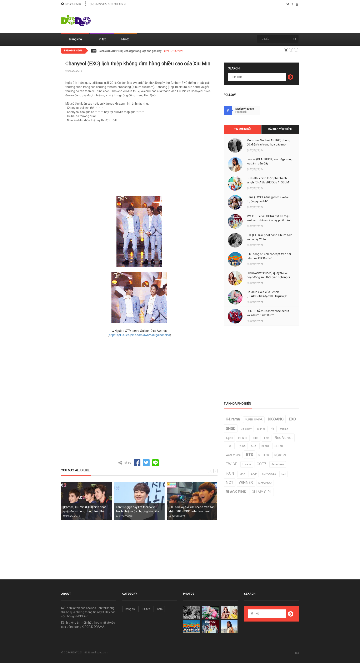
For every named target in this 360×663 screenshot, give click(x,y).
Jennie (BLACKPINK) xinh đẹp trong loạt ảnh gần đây (269, 161)
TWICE (231, 464)
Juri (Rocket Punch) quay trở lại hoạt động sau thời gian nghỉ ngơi (268, 275)
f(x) (273, 428)
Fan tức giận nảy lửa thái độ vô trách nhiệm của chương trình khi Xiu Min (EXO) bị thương (128, 511)
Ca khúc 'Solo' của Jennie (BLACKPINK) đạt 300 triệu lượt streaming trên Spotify (267, 296)
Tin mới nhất (242, 129)
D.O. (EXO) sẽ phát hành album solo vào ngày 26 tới (269, 237)
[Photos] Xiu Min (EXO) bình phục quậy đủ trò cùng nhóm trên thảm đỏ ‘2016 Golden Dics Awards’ (76, 511)
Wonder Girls (233, 455)
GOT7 (261, 464)
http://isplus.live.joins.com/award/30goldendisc (139, 335)
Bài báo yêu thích (280, 129)
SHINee (261, 428)
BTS (249, 454)
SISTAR (279, 446)
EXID (255, 438)
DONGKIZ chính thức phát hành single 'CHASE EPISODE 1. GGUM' (137, 51)
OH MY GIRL (262, 492)
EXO (292, 419)
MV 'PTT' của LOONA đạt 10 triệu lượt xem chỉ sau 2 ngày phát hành (269, 218)
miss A (284, 428)
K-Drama (233, 419)
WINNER (246, 482)
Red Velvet (283, 437)
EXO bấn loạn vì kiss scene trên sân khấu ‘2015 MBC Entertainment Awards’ (182, 511)
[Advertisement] (223, 20)
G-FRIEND (263, 455)
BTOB (229, 446)
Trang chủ (75, 39)
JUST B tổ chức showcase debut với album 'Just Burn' (268, 313)
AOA (253, 446)
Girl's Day (246, 428)
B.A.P (254, 473)
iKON (230, 473)
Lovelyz (246, 464)
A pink (229, 438)
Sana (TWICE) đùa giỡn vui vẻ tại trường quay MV (268, 199)
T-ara (266, 438)
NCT (229, 482)
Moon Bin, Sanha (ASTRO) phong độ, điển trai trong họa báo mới (268, 142)
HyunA (241, 446)
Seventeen (277, 464)
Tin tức (101, 39)
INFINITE (243, 438)
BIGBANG (276, 419)
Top (297, 653)
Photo (125, 39)
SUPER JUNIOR (253, 419)
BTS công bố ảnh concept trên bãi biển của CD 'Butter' (269, 256)
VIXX (242, 473)
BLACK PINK (236, 492)
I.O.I (283, 473)
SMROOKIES (269, 473)
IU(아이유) (280, 455)
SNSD (230, 428)
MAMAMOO (265, 482)
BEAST (265, 446)
